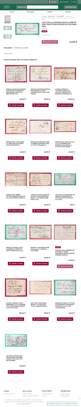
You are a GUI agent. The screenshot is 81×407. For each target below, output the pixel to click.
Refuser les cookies (54, 403)
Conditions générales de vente (30, 395)
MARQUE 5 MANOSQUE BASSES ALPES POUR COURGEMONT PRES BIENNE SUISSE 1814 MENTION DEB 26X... (16, 91)
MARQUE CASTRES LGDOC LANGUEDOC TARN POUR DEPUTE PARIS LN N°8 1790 (14, 249)
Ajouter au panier (50, 42)
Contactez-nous (70, 7)
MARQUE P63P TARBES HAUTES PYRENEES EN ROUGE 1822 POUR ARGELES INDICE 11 (15, 196)
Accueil (11, 12)
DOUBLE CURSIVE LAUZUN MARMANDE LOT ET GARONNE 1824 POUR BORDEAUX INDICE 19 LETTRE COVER (15, 305)
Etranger (68, 12)
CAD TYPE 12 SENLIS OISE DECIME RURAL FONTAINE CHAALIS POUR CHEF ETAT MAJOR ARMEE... (14, 358)
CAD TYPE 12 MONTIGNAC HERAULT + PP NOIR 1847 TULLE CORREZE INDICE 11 (39, 304)
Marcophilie (30, 12)
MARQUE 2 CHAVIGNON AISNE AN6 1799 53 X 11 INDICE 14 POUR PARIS (40, 249)
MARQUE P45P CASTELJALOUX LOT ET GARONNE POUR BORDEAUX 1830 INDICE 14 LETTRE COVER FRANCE (64, 144)
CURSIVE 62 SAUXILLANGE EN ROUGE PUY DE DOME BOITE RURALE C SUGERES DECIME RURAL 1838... (40, 197)
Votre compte (47, 391)
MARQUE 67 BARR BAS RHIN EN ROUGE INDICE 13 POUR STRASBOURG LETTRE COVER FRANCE (40, 91)
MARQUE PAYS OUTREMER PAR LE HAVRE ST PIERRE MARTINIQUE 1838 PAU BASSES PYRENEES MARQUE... (65, 253)
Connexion (44, 395)
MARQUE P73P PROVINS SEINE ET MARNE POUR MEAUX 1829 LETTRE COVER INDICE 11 (40, 143)
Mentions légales (27, 393)
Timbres (49, 12)
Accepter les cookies (70, 403)
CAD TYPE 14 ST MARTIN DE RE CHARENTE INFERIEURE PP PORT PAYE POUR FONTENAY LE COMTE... (64, 197)
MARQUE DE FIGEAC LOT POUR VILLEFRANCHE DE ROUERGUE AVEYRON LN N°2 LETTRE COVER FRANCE (65, 305)
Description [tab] (8, 48)
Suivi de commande (47, 393)
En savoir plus (27, 403)
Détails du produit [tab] (21, 48)
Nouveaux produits (8, 393)
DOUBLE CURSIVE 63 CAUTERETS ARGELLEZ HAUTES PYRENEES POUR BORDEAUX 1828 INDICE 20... (64, 91)
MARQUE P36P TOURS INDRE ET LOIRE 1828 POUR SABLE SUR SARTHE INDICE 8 (15, 143)
